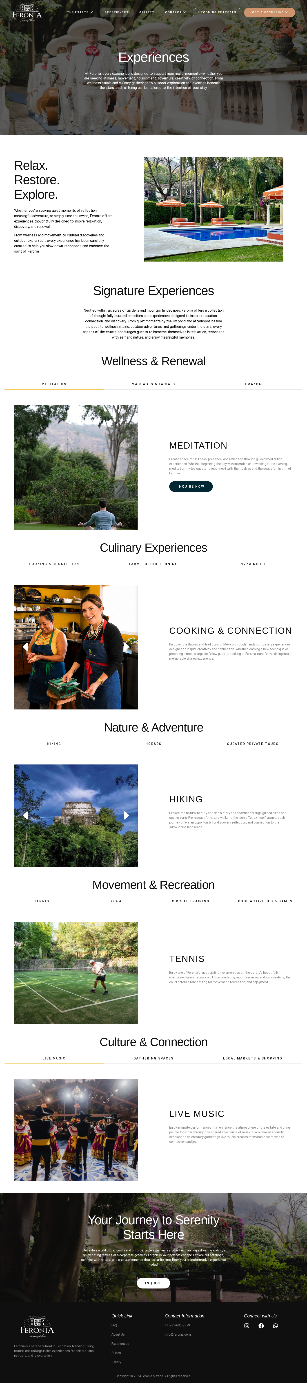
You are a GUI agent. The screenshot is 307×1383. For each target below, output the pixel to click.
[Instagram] (246, 1325)
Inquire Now (191, 486)
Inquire (153, 1283)
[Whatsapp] (275, 1325)
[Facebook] (261, 1325)
